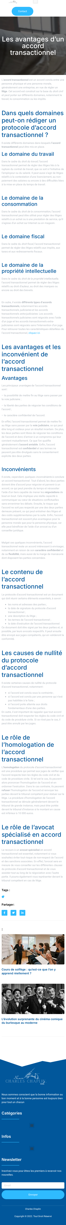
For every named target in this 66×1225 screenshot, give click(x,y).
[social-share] (4, 913)
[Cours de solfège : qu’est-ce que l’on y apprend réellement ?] (33, 949)
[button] (31, 1125)
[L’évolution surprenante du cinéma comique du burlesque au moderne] (33, 999)
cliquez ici (34, 333)
